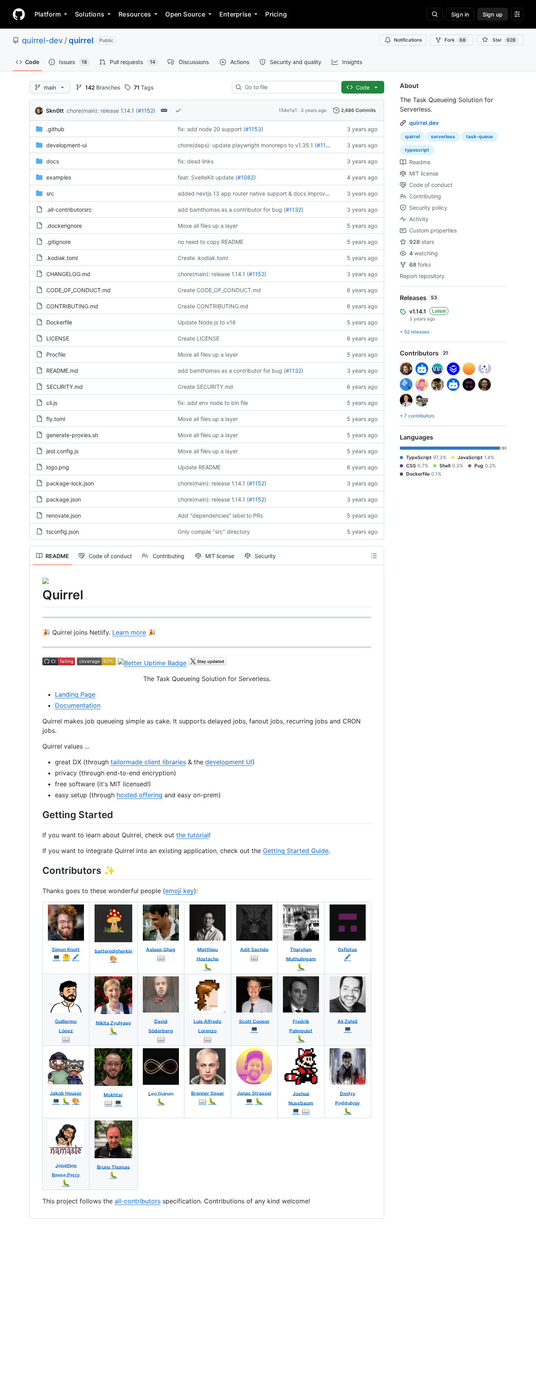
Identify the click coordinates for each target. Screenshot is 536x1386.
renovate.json (63, 515)
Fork (455, 40)
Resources (135, 14)
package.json (63, 499)
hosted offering (139, 795)
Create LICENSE (198, 338)
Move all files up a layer (208, 225)
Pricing (276, 14)
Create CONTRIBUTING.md (213, 306)
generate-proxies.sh (72, 435)
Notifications (408, 40)
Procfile (56, 354)
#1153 (253, 129)
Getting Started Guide (295, 851)
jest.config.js (62, 451)
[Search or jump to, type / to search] (435, 14)
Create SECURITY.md (205, 386)
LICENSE (57, 338)
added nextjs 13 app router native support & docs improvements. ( (263, 193)
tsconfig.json (62, 531)
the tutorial (192, 835)
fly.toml (55, 419)
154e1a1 (288, 110)
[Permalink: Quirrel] (36, 595)
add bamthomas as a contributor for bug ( (232, 209)
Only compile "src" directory (214, 531)
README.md (62, 370)
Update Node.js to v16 (207, 322)
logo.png (57, 467)
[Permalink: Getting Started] (36, 814)
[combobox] (288, 87)
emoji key (179, 891)
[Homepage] (19, 14)
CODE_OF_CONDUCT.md (78, 290)
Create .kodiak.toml (203, 257)
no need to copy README (210, 241)
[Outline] (374, 555)
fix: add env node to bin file (213, 402)
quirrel (81, 40)
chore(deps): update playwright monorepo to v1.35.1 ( (247, 145)
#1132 (293, 209)
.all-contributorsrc (69, 209)
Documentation (77, 705)
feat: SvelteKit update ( (207, 177)
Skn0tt (55, 110)
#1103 (325, 145)
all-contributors (137, 1201)
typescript (417, 150)
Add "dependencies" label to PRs (220, 515)
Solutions (89, 14)
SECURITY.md (64, 386)
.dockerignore (64, 225)
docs (52, 161)
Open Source (185, 14)
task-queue (479, 136)
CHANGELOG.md (68, 274)
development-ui (66, 145)
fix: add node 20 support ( (211, 129)
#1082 (245, 177)
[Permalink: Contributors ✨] (36, 870)
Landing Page (75, 694)
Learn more (129, 632)
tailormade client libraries (148, 762)
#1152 (145, 110)
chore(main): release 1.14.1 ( (102, 110)
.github (55, 129)
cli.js (51, 402)
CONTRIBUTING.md (72, 306)
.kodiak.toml (62, 257)
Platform (48, 14)
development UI (228, 762)
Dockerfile (59, 322)
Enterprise (235, 14)
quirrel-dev (42, 40)
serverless (443, 136)
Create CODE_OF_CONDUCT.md (219, 290)
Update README (199, 467)
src (50, 193)
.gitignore (58, 241)
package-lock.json (70, 483)
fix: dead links (195, 161)
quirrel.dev (424, 122)
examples (58, 177)
